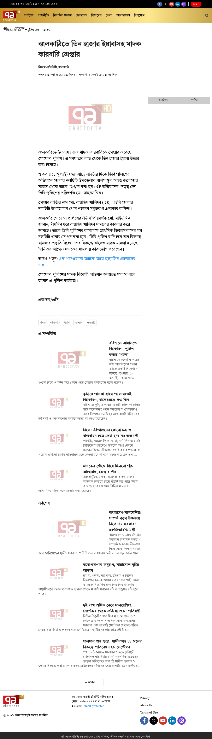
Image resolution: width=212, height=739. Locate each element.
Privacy (145, 698)
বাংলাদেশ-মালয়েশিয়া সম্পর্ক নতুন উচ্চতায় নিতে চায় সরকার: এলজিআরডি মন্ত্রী (125, 521)
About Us (146, 705)
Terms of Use (149, 712)
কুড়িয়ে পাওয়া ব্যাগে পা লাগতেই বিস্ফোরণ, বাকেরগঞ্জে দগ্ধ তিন (107, 397)
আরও (91, 682)
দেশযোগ (81, 15)
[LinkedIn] (177, 4)
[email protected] (94, 706)
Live (196, 4)
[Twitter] (165, 4)
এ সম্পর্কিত (47, 334)
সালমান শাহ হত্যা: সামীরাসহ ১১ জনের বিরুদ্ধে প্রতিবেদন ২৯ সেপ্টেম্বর (112, 644)
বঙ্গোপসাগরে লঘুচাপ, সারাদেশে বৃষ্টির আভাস (111, 567)
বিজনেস (96, 15)
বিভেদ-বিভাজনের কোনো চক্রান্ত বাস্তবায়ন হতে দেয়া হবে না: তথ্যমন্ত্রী (110, 433)
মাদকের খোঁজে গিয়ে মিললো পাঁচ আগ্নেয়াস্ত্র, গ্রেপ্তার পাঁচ (108, 469)
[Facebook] (159, 4)
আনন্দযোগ (123, 15)
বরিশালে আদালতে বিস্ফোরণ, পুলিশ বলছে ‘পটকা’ (123, 349)
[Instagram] (183, 4)
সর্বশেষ (29, 15)
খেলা (109, 15)
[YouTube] (171, 4)
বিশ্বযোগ (139, 15)
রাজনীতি (43, 15)
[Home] (6, 29)
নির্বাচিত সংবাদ (62, 15)
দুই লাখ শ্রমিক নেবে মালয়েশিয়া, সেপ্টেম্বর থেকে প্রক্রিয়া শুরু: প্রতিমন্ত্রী (111, 608)
